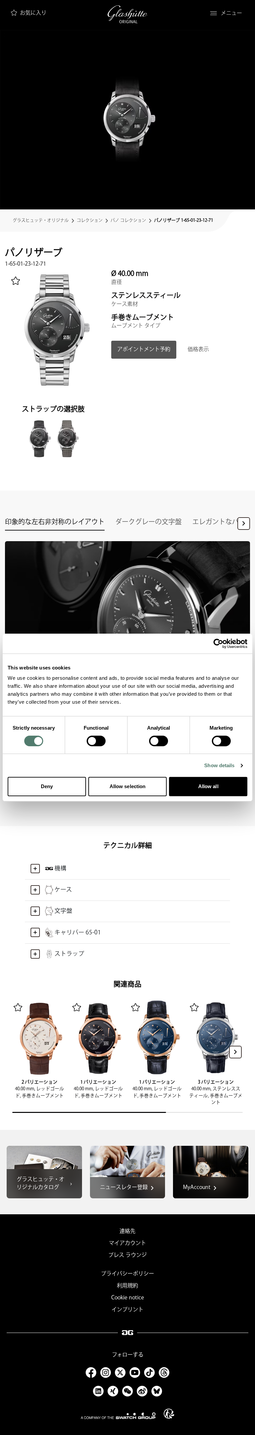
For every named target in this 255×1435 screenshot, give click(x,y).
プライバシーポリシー (127, 1274)
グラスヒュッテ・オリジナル (41, 220)
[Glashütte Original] (127, 14)
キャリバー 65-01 (77, 932)
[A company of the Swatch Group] (118, 1415)
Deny (47, 786)
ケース (63, 890)
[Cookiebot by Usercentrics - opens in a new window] (218, 644)
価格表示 (198, 349)
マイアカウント (127, 1243)
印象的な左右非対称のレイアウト (55, 522)
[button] (243, 523)
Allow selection (128, 786)
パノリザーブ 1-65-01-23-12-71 (183, 220)
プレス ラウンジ (127, 1255)
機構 (60, 868)
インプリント (127, 1310)
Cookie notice (127, 1298)
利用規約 (127, 1286)
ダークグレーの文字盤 (148, 522)
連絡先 (127, 1231)
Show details (219, 765)
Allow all (208, 786)
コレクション (90, 220)
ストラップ (69, 954)
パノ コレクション (128, 220)
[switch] (96, 741)
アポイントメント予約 (143, 349)
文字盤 (63, 911)
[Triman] (169, 1413)
